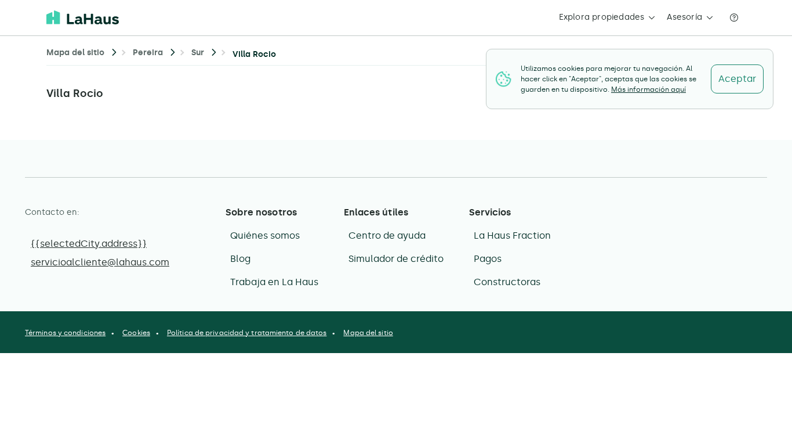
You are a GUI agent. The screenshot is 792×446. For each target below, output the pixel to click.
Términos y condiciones (65, 333)
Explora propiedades (602, 17)
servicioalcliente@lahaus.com (100, 262)
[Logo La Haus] (82, 17)
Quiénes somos (265, 235)
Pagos (488, 258)
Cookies (136, 333)
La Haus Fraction (512, 235)
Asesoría (684, 17)
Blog (240, 258)
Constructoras (507, 281)
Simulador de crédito (396, 258)
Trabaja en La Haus (274, 281)
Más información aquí (648, 89)
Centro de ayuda (387, 235)
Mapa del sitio (368, 333)
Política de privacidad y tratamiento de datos (247, 333)
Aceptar (737, 78)
